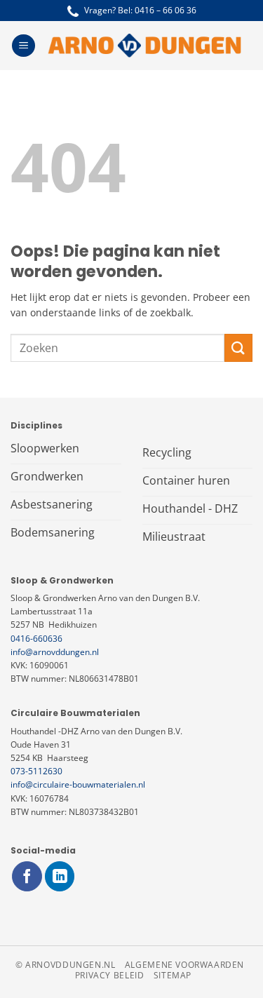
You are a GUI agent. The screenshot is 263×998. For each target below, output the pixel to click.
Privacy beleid (109, 975)
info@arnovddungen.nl (55, 652)
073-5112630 (36, 771)
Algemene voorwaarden (184, 965)
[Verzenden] (238, 347)
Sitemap (172, 975)
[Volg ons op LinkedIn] (60, 876)
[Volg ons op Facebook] (27, 876)
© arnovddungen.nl (65, 965)
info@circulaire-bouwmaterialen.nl (78, 784)
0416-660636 (36, 639)
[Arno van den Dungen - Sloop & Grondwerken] (144, 46)
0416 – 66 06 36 (165, 10)
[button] (23, 46)
